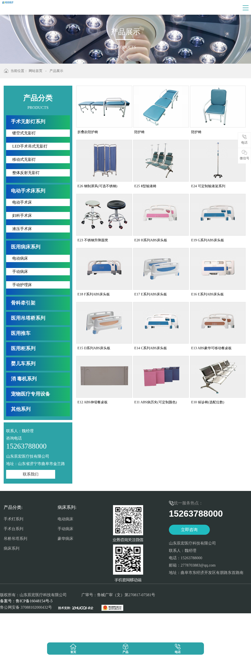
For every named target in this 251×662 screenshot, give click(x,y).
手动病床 (65, 529)
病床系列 (11, 548)
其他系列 (21, 409)
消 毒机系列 (24, 378)
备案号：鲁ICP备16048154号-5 (26, 601)
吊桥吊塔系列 (15, 538)
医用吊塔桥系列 (28, 318)
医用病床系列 (25, 246)
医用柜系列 (23, 348)
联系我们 (30, 474)
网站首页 (35, 71)
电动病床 (65, 519)
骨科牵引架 (23, 302)
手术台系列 (13, 529)
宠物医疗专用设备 (30, 393)
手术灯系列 (13, 519)
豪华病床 (65, 538)
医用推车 (21, 333)
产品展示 (56, 71)
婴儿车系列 (23, 363)
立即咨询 (189, 529)
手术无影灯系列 (28, 121)
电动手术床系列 (28, 190)
